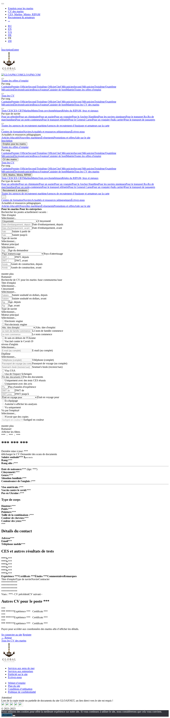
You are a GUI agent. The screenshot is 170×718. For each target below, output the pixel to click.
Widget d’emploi (16, 683)
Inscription (6, 49)
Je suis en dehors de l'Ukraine (20, 338)
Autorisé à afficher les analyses (21, 404)
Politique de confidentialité (22, 692)
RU (10, 26)
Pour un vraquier (63, 116)
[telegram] (16, 705)
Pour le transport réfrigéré (55, 119)
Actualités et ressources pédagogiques (51, 131)
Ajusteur (43, 89)
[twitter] (3, 705)
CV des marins (16, 11)
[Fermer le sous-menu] (2, 78)
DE (10, 35)
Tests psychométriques (50, 110)
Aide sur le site (82, 137)
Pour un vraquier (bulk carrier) (108, 119)
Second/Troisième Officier (42, 86)
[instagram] (12, 705)
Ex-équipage (11, 400)
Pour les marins (10, 209)
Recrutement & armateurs (21, 17)
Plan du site (14, 686)
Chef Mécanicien (65, 86)
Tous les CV (7, 95)
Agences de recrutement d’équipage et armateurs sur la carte (78, 125)
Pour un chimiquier (29, 116)
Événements (47, 137)
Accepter (7, 715)
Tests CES (6, 110)
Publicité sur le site (18, 674)
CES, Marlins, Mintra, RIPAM (24, 14)
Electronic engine (14, 321)
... (9, 20)
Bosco (36, 89)
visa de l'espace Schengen (18, 373)
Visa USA (10, 370)
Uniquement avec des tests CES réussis (25, 380)
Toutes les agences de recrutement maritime (24, 125)
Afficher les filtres (10, 431)
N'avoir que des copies (16, 416)
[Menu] (2, 3)
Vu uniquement (13, 407)
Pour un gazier (46, 116)
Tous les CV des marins (86, 104)
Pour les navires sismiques (112, 116)
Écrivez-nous (78, 131)
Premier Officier (19, 86)
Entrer (15, 49)
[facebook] (21, 705)
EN (10, 29)
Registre (27, 634)
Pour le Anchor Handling (85, 116)
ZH (10, 41)
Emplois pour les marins (20, 8)
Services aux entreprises (20, 671)
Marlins (27, 110)
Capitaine (6, 86)
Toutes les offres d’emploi (14, 80)
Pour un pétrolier (10, 116)
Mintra (34, 110)
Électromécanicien (23, 89)
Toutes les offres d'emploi (87, 89)
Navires (27, 131)
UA (10, 32)
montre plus (7, 273)
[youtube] (8, 705)
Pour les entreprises (31, 209)
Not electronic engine (16, 324)
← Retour (6, 637)
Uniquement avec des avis (18, 383)
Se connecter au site (11, 634)
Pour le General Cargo (80, 119)
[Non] (14, 715)
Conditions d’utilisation (20, 689)
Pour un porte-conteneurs (28, 119)
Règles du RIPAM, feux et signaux (80, 110)
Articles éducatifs (10, 137)
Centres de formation (12, 131)
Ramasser (6, 276)
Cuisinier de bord (57, 89)
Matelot (70, 89)
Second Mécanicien (84, 86)
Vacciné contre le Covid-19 (19, 341)
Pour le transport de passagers (139, 119)
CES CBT (17, 110)
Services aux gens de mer (21, 668)
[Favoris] (1, 46)
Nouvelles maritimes (30, 137)
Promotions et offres (64, 137)
